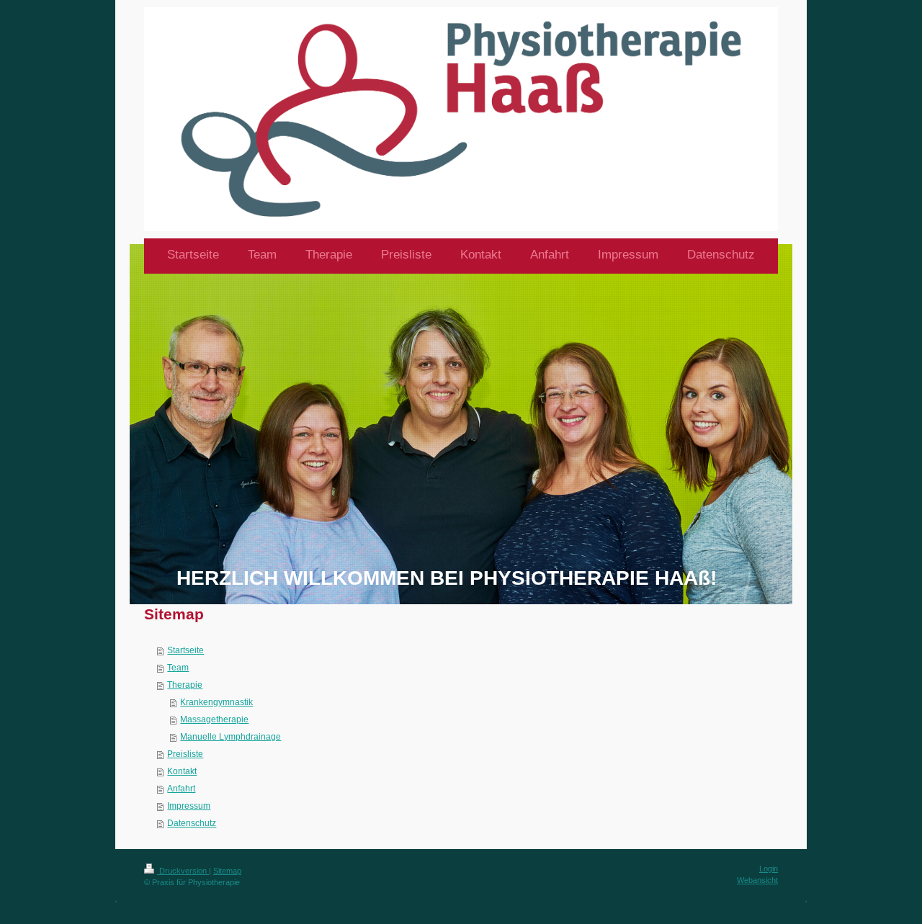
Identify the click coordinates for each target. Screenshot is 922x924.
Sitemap (227, 870)
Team (178, 668)
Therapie (184, 685)
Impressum (188, 806)
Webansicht (757, 880)
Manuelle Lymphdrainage (230, 737)
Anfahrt (181, 789)
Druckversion (183, 870)
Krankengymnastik (216, 702)
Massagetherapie (214, 719)
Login (768, 868)
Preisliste (185, 754)
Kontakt (182, 771)
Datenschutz (191, 823)
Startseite (185, 650)
